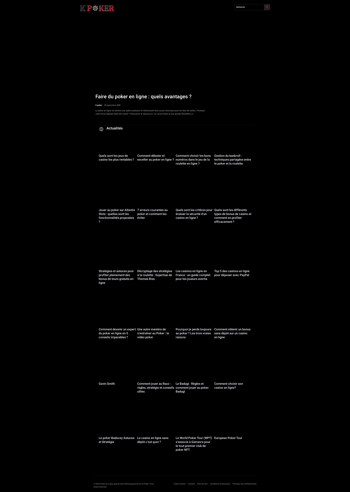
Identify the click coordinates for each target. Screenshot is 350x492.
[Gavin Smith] (117, 369)
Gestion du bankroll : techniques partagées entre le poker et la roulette (232, 160)
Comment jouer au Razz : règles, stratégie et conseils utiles (155, 388)
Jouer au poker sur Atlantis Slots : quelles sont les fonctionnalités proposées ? (117, 216)
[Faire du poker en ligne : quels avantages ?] (175, 75)
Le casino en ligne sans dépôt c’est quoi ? (152, 440)
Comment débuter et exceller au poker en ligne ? (155, 158)
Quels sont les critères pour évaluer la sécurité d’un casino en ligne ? (194, 214)
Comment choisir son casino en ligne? (228, 386)
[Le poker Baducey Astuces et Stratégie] (117, 424)
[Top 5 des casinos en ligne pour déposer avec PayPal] (232, 257)
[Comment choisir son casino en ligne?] (232, 369)
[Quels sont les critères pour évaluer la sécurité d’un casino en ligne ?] (194, 195)
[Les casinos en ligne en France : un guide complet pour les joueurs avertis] (194, 257)
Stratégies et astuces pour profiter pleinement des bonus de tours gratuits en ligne (116, 277)
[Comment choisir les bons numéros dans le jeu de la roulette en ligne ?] (194, 141)
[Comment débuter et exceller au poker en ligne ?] (155, 141)
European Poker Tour (228, 438)
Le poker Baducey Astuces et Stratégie (116, 440)
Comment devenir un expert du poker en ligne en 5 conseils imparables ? (117, 333)
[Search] (267, 7)
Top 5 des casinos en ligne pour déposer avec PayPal (232, 273)
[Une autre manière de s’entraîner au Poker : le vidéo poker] (155, 315)
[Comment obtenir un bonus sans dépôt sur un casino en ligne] (232, 315)
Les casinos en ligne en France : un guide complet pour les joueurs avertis (193, 275)
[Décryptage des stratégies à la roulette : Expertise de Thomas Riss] (155, 257)
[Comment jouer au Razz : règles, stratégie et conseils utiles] (155, 369)
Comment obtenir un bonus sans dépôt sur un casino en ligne (232, 333)
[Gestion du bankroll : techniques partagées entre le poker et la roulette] (232, 141)
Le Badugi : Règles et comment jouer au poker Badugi (192, 388)
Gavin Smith (107, 384)
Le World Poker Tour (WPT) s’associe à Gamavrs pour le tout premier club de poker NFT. (194, 444)
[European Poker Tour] (232, 424)
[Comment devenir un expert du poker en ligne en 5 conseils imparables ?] (117, 315)
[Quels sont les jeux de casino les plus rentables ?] (117, 141)
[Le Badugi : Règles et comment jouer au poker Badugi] (194, 369)
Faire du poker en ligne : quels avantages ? (143, 96)
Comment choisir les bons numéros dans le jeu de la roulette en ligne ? (193, 160)
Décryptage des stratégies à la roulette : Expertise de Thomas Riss (154, 275)
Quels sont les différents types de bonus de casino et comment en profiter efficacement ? (232, 216)
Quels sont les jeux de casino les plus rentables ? (116, 158)
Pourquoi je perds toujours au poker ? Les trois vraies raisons (193, 333)
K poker (98, 105)
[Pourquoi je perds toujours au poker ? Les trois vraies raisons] (194, 315)
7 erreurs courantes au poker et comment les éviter (152, 214)
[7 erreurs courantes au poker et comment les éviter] (155, 195)
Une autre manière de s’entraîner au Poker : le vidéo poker (153, 333)
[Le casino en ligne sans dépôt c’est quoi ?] (155, 424)
